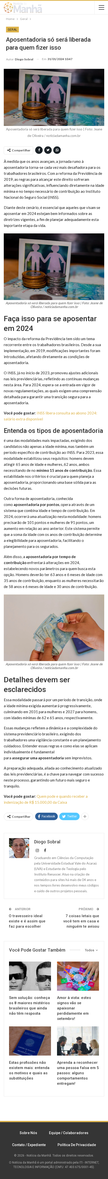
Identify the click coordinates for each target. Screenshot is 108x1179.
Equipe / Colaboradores (68, 1133)
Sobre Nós (28, 1133)
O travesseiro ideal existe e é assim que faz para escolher (27, 921)
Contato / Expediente (29, 1145)
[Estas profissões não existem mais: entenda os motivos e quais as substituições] (30, 1041)
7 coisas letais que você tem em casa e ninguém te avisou (81, 921)
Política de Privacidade (77, 1145)
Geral (12, 29)
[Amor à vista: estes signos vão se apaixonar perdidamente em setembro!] (78, 976)
